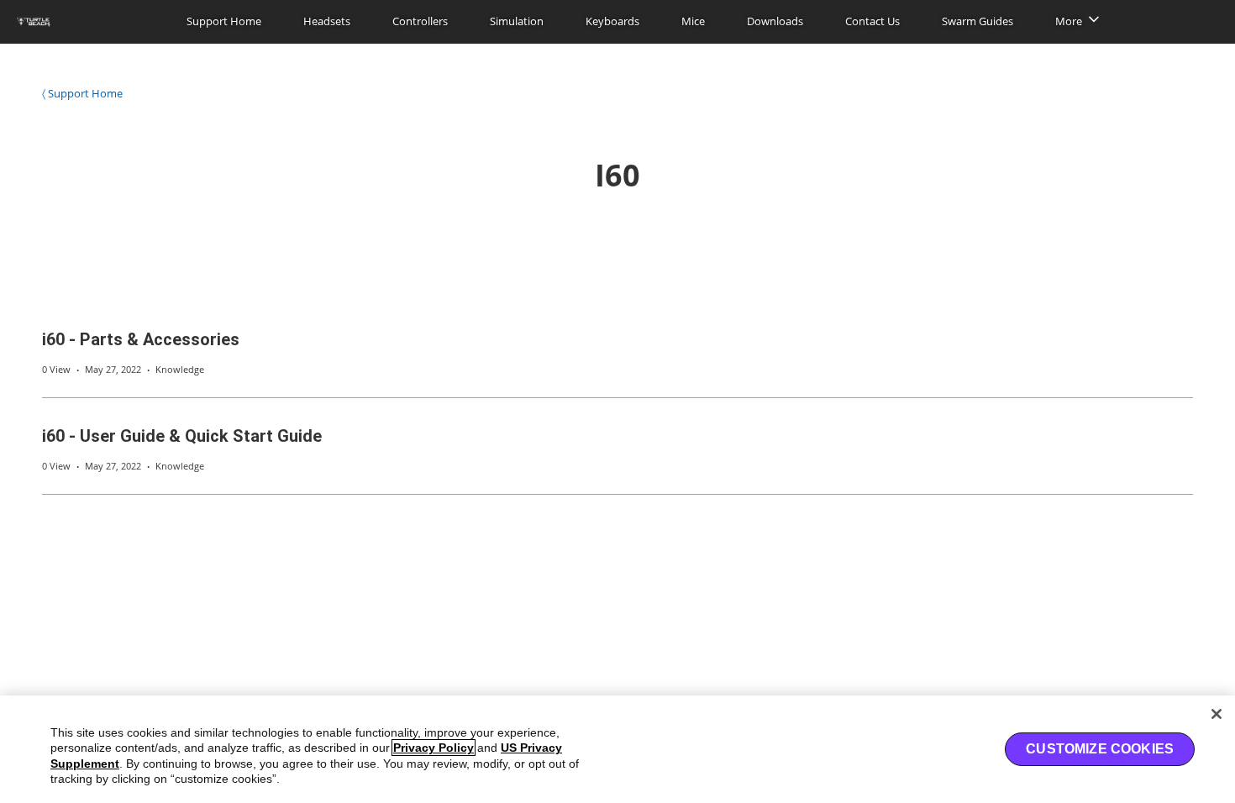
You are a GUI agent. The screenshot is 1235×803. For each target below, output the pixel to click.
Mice (693, 21)
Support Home (224, 21)
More (1068, 21)
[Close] (1216, 713)
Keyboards (612, 21)
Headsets (326, 21)
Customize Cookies (1100, 749)
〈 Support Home (82, 93)
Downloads (775, 21)
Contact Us (872, 21)
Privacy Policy (433, 747)
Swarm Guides (977, 21)
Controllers (420, 21)
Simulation (517, 21)
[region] (617, 749)
